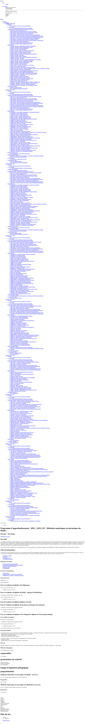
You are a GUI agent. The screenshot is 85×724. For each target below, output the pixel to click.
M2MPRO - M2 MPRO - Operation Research (19, 435)
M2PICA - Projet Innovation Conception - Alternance (21, 490)
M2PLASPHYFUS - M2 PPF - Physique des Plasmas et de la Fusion (24, 143)
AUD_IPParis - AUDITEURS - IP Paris (18, 159)
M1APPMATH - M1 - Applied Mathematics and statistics (21, 372)
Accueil (4, 21)
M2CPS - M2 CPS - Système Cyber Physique (19, 128)
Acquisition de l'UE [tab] (7, 558)
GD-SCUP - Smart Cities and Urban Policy (19, 458)
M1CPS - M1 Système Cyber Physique (18, 257)
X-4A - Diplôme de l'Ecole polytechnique (18, 170)
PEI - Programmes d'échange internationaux (19, 88)
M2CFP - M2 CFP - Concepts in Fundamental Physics (21, 382)
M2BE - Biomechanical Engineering (17, 473)
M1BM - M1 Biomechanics (15, 373)
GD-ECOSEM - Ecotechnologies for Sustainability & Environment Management (26, 510)
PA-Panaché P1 (6, 573)
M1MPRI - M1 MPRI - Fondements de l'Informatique (21, 122)
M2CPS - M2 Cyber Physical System (17, 326)
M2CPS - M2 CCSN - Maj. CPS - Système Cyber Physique (22, 65)
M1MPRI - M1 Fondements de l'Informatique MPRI (20, 264)
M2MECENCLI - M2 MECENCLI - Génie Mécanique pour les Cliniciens (25, 137)
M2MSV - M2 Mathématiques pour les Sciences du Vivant (22, 283)
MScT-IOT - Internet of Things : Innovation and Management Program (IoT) (25, 368)
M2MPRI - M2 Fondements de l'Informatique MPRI (20, 282)
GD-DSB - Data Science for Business (17, 452)
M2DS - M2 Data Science (15, 272)
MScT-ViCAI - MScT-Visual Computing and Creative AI (21, 42)
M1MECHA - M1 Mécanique (16, 262)
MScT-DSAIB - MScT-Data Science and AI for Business (21, 33)
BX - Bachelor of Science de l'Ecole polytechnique (20, 25)
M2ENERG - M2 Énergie (15, 329)
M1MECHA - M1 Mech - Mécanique (17, 120)
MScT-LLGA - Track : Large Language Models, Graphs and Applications (25, 38)
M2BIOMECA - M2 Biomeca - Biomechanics (19, 325)
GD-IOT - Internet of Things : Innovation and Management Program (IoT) (25, 457)
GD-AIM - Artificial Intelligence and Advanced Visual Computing (23, 450)
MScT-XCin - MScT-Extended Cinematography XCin (21, 43)
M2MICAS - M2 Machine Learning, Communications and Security (23, 336)
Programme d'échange (12, 86)
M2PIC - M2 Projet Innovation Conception (18, 340)
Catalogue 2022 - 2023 (9, 299)
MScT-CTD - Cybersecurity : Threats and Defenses (20, 363)
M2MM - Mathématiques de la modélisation (19, 486)
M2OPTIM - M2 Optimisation (16, 284)
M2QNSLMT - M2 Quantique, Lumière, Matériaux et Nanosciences (23, 289)
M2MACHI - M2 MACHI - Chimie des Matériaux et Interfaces (22, 207)
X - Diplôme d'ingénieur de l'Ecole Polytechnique (20, 518)
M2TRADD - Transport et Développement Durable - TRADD (22, 496)
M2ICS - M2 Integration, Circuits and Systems (19, 332)
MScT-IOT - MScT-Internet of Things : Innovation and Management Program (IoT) (26, 37)
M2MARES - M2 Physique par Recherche (18, 276)
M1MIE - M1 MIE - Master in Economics (18, 322)
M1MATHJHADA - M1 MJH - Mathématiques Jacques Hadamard (23, 118)
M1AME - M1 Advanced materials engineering (19, 460)
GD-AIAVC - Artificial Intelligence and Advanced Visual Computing (24, 507)
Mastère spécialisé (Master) (13, 154)
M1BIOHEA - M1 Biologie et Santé (17, 255)
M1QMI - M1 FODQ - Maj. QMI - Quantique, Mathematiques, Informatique (25, 59)
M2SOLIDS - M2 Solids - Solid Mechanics (19, 342)
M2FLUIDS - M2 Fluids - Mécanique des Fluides (20, 131)
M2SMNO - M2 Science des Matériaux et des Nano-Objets (22, 291)
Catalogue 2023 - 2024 (9, 235)
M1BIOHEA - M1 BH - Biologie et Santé (18, 113)
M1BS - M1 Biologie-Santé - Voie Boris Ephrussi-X (20, 462)
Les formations (6, 22)
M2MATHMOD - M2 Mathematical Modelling (19, 333)
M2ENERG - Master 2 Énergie (16, 385)
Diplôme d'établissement (13, 169)
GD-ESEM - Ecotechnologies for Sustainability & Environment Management (25, 456)
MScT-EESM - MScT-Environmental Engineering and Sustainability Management (26, 36)
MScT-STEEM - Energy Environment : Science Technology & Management (25, 369)
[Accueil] (1, 1)
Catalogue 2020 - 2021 (9, 394)
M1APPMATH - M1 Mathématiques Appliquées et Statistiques (22, 254)
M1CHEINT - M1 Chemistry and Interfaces (19, 317)
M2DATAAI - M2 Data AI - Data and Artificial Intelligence (22, 327)
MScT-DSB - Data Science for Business (18, 364)
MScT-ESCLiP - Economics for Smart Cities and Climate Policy (23, 367)
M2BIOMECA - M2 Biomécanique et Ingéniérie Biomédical (22, 269)
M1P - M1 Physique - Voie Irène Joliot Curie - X (20, 423)
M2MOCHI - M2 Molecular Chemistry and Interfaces (21, 337)
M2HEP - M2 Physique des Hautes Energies (19, 275)
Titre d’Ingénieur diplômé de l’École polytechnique (13, 565)
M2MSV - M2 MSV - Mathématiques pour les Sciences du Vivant (23, 74)
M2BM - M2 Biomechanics (15, 381)
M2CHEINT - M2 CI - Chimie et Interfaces (19, 127)
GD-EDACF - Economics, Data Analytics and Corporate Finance (23, 512)
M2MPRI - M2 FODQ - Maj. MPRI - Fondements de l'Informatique (23, 72)
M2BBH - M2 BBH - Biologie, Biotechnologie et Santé (21, 61)
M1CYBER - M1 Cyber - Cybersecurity (18, 414)
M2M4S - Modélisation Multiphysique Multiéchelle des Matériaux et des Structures (26, 482)
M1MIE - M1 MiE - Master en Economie (18, 56)
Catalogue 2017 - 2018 (9, 516)
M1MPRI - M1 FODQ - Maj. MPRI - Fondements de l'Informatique (23, 57)
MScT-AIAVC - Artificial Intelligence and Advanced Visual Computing (24, 401)
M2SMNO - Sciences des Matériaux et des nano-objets (21, 495)
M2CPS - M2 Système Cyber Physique (18, 271)
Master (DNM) (11, 44)
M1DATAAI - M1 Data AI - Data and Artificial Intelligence (22, 374)
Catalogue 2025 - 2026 (9, 89)
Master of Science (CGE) (13, 152)
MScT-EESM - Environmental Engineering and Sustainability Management (25, 366)
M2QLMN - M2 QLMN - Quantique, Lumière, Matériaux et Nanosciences (25, 145)
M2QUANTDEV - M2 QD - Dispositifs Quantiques (20, 146)
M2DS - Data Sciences (14, 384)
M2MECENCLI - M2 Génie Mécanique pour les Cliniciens (22, 280)
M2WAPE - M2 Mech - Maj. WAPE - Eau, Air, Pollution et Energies (24, 85)
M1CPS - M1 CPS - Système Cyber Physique (19, 115)
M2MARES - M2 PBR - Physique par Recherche (20, 135)
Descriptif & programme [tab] (8, 559)
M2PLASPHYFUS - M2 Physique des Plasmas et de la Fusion (22, 286)
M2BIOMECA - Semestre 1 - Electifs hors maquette (13, 575)
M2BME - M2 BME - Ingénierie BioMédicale (19, 62)
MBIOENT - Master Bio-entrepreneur (17, 497)
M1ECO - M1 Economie (15, 375)
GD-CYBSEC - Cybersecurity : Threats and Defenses (21, 451)
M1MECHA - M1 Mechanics (16, 321)
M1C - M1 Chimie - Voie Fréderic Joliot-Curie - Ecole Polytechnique (24, 463)
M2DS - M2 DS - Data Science (16, 130)
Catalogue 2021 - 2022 (9, 355)
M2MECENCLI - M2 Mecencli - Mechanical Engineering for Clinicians (24, 335)
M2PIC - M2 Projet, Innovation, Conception (19, 285)
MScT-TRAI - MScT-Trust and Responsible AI (19, 41)
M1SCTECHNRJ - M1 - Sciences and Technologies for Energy (23, 425)
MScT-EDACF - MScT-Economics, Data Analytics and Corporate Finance (25, 34)
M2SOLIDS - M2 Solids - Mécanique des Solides (20, 149)
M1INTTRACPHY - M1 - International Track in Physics (21, 419)
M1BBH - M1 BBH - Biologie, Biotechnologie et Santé (21, 47)
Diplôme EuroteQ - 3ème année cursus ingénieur (12, 574)
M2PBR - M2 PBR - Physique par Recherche (19, 76)
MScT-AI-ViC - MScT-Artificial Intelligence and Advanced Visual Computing (25, 96)
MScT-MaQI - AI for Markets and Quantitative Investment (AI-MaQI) (24, 39)
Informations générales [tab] (7, 555)
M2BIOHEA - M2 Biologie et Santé (17, 267)
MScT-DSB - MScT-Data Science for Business (19, 177)
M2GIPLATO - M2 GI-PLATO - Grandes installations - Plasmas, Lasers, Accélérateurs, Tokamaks (29, 68)
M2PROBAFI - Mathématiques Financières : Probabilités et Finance (23, 493)
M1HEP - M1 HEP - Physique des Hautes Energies (20, 51)
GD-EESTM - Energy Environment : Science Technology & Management (25, 454)
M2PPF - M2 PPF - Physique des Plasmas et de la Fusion (21, 78)
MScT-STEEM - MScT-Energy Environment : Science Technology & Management (26, 40)
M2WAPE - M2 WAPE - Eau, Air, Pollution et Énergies (21, 151)
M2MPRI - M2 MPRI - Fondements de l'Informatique (21, 139)
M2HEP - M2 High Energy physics (17, 331)
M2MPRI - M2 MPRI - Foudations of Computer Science (21, 434)
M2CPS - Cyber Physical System (17, 383)
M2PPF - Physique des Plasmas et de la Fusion (19, 491)
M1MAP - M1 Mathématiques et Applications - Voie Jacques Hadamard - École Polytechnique (29, 420)
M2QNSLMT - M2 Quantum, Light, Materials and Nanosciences (23, 341)
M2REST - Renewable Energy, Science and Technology (21, 347)
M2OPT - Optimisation (15, 488)
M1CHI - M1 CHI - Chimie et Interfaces (18, 49)
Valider (7, 14)
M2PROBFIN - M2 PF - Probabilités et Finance (19, 79)
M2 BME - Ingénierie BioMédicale (10, 566)
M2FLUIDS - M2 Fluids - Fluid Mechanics (19, 330)
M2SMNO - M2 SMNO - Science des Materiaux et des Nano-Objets (24, 83)
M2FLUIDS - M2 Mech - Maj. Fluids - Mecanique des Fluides (22, 67)
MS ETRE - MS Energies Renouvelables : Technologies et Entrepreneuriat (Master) (26, 155)
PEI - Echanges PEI (14, 354)
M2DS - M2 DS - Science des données (18, 66)
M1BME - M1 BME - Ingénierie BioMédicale (19, 48)
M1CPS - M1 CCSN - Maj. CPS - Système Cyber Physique (22, 50)
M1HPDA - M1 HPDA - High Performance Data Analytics (22, 415)
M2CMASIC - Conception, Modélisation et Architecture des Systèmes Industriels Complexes (28, 476)
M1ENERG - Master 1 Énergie (16, 376)
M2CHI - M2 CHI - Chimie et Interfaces (18, 64)
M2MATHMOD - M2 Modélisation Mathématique (20, 279)
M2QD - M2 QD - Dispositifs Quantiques (18, 80)
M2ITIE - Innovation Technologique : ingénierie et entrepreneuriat (23, 481)
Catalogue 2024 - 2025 (9, 163)
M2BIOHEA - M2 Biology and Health (18, 323)
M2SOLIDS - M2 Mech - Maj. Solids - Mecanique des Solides (22, 84)
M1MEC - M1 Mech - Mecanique (17, 55)
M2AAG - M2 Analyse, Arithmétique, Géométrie (20, 266)
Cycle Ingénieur (11, 27)
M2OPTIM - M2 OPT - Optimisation (17, 75)
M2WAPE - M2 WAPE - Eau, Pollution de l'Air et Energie (22, 225)
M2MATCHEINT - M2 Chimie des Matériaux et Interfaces (22, 277)
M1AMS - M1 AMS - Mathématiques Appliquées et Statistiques (23, 46)
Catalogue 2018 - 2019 (9, 500)
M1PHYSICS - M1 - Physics (16, 424)
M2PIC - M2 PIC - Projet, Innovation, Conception (20, 142)
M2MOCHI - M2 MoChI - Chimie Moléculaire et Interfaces (22, 211)
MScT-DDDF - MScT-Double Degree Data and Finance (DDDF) (23, 31)
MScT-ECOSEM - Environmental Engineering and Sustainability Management (26, 404)
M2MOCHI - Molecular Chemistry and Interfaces (20, 487)
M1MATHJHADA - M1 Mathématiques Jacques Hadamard (22, 261)
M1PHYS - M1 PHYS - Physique (17, 58)
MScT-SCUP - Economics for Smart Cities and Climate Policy (22, 407)
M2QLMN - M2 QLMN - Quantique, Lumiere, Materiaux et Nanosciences (25, 81)
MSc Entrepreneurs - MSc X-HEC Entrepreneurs (20, 153)
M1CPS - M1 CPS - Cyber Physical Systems (19, 318)
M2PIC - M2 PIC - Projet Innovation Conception (20, 77)
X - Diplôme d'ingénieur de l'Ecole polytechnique (20, 448)
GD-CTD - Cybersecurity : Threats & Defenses (19, 508)
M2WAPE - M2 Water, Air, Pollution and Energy (20, 344)
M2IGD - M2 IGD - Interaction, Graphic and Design (20, 387)
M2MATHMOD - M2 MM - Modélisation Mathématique (21, 71)
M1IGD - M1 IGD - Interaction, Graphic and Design (20, 417)
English (6, 4)
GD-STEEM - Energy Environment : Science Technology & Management (25, 515)
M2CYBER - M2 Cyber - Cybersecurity (18, 430)
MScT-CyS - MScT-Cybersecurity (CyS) (18, 30)
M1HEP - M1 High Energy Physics (17, 319)
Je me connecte (9, 8)
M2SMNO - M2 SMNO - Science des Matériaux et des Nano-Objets (24, 148)
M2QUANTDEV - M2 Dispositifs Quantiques (19, 290)
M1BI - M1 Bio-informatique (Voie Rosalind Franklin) (21, 461)
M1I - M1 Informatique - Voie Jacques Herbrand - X (20, 416)
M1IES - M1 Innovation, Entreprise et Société (19, 260)
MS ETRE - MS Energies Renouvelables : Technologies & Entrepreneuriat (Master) (26, 348)
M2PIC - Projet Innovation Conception (18, 391)
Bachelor (10, 24)
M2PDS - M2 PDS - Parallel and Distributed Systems (20, 437)
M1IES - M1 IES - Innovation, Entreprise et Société (20, 52)
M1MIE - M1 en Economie (15, 263)
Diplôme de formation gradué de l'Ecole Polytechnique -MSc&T (20, 29)
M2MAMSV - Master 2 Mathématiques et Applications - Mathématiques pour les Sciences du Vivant (30, 484)
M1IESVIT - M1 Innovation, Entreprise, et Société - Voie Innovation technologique (26, 468)
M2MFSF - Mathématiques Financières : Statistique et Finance (22, 485)
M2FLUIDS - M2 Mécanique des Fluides (18, 273)
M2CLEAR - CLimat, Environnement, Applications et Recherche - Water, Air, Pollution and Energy (30, 428)
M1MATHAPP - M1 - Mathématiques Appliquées (20, 421)
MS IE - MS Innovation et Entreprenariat (18, 156)
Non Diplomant (11, 158)
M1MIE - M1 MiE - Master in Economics (18, 378)
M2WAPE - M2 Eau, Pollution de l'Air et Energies (20, 293)
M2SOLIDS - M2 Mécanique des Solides (18, 292)
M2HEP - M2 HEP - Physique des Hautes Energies (20, 69)
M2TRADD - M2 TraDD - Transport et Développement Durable (23, 150)
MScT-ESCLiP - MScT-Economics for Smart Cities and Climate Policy (24, 104)
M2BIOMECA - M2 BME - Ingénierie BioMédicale (20, 126)
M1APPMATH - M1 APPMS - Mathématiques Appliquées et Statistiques (24, 112)
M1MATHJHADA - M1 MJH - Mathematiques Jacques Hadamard (23, 53)
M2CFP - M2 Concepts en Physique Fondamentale (20, 270)
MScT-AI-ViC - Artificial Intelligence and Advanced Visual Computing (24, 361)
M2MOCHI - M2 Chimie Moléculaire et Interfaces (20, 281)
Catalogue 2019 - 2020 (9, 443)
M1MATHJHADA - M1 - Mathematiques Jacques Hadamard (22, 377)
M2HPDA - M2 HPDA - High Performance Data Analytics (22, 432)
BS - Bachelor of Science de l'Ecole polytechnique (20, 237)
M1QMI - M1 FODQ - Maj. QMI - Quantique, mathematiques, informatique (25, 521)
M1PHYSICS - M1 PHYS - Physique (17, 123)
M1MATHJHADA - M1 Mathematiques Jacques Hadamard (22, 320)
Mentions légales (6, 720)
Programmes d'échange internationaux (10, 564)
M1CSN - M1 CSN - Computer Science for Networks (21, 413)
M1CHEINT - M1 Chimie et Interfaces (18, 256)
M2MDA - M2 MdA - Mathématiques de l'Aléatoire (20, 388)
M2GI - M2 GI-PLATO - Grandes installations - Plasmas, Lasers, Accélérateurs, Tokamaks (28, 132)
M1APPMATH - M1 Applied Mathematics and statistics (21, 316)
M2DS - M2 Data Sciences (15, 328)
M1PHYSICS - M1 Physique (16, 265)
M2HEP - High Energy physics (16, 480)
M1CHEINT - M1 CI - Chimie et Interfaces (19, 114)
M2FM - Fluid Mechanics (15, 479)
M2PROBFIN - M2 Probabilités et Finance (18, 288)
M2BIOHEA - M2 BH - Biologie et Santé (18, 125)
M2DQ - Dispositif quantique (16, 477)
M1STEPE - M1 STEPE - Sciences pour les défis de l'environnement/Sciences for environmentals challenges (31, 471)
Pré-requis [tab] (5, 556)
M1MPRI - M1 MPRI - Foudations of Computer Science (21, 422)
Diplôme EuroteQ (6, 567)
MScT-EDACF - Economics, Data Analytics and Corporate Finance (23, 365)
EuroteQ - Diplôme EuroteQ (16, 87)
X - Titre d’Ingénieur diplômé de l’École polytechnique (21, 28)
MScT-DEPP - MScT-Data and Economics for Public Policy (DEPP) (24, 32)
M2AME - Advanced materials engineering (19, 472)
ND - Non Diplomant (14, 350)
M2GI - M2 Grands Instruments (16, 274)
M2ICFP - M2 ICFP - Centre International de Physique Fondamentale (24, 70)
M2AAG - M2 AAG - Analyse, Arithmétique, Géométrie (21, 60)
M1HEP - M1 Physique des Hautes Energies (19, 258)
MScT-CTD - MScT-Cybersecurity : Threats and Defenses (21, 243)
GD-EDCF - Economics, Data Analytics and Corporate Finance (23, 453)
